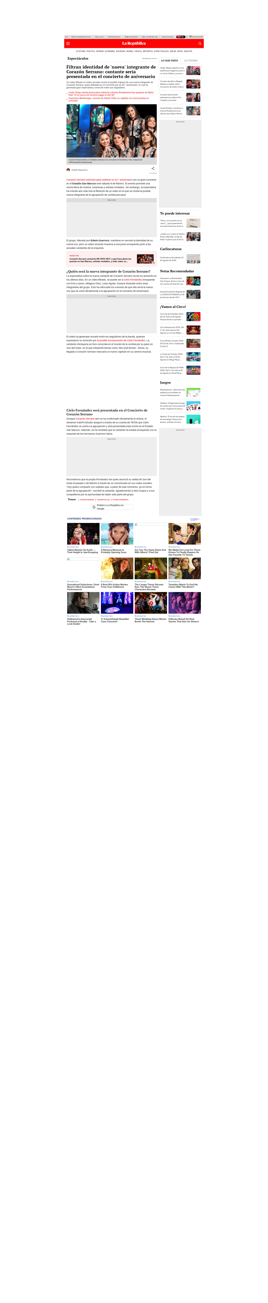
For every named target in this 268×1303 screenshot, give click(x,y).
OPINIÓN (100, 51)
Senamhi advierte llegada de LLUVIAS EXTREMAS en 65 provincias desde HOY (172, 294)
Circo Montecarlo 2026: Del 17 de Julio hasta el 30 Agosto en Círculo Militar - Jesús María (172, 331)
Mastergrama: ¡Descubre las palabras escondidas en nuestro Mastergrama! (172, 392)
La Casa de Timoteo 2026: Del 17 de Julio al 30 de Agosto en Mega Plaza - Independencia (171, 358)
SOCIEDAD (120, 51)
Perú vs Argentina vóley (81, 37)
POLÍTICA (91, 51)
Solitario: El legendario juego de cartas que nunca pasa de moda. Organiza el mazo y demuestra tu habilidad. (172, 407)
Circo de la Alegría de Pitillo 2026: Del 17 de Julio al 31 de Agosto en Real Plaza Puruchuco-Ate (172, 371)
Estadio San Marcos (120, 499)
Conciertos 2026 (103, 499)
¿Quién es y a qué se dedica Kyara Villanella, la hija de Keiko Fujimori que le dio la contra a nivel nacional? (172, 238)
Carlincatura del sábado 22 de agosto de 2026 (172, 258)
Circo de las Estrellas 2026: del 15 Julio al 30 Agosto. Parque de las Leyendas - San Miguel (172, 318)
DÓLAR (173, 51)
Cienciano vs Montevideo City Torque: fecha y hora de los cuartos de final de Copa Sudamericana (172, 282)
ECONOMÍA (110, 51)
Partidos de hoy (114, 37)
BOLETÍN (188, 51)
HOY (66, 37)
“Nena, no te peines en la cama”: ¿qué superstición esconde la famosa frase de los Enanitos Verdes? (172, 224)
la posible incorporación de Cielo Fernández (121, 340)
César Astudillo (168, 37)
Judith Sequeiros (79, 170)
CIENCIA (138, 51)
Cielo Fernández (133, 279)
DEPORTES (148, 51)
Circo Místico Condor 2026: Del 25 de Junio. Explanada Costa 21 (172, 343)
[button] (68, 43)
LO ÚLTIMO (80, 51)
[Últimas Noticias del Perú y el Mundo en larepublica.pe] (134, 43)
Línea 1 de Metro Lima (149, 37)
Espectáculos (78, 58)
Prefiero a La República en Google (110, 507)
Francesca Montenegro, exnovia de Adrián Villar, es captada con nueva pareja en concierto (109, 99)
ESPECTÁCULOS (161, 51)
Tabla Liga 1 (99, 37)
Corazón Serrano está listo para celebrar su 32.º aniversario (99, 179)
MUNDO (129, 51)
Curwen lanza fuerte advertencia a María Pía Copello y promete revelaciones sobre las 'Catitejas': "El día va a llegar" (170, 102)
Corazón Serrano (85, 418)
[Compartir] (153, 168)
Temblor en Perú (131, 37)
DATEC (180, 51)
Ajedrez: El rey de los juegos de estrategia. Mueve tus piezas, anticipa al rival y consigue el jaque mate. (172, 420)
